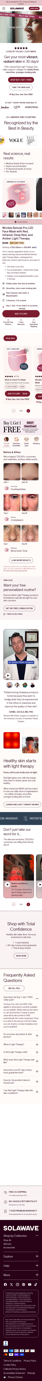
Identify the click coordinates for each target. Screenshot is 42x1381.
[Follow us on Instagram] (17, 1284)
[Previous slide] (13, 411)
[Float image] (12, 740)
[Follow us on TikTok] (36, 1284)
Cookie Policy (10, 1365)
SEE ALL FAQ (14, 988)
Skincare (7, 1244)
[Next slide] (28, 411)
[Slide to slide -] (5, 215)
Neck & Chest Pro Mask (15, 380)
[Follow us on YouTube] (30, 1284)
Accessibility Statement (14, 1373)
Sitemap (31, 1373)
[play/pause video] (7, 675)
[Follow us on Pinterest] (23, 1284)
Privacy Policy (30, 1361)
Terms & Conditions (12, 1361)
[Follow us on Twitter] (11, 1284)
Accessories (9, 1247)
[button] (21, 1236)
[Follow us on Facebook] (5, 1284)
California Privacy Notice (15, 1369)
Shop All (7, 1240)
